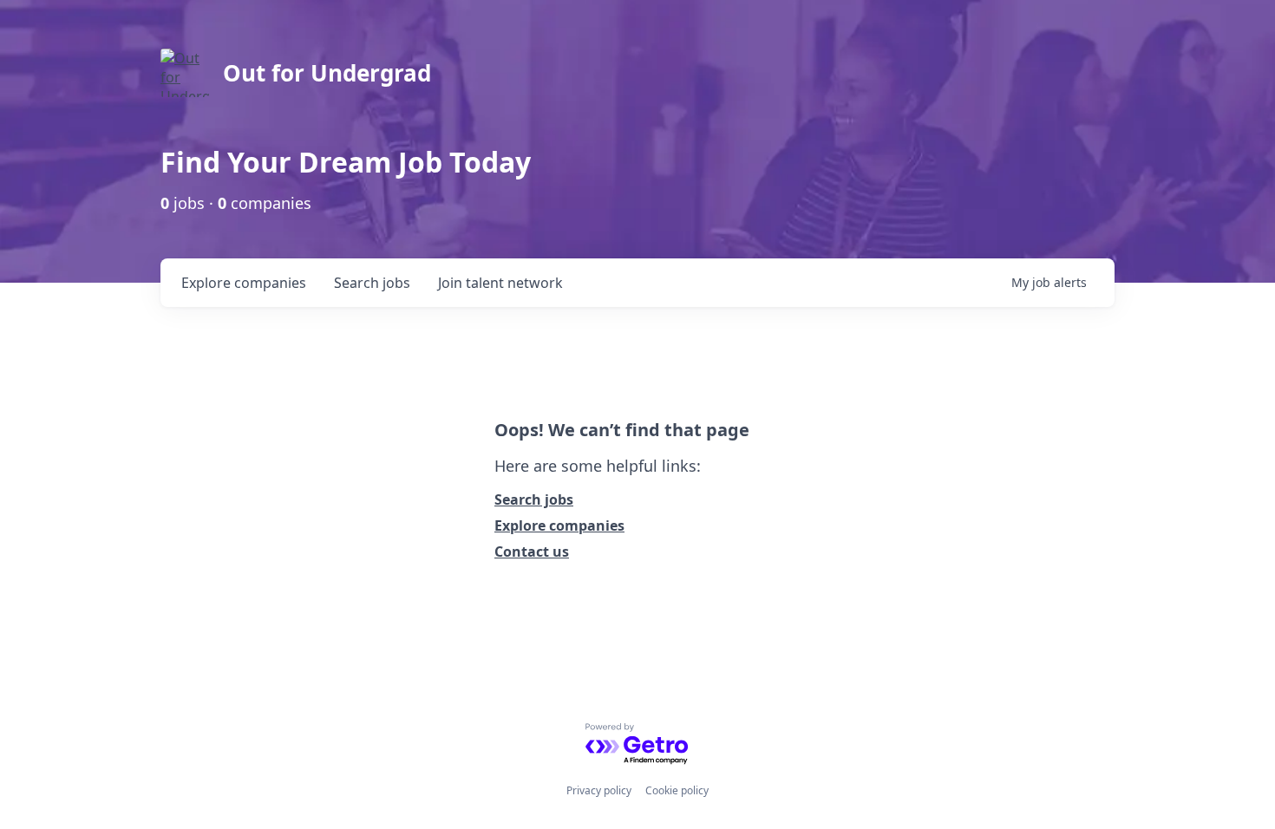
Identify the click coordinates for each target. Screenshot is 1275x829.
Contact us (531, 551)
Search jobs (533, 499)
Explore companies (559, 525)
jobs (372, 282)
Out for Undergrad (327, 72)
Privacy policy (598, 790)
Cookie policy (677, 790)
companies (243, 282)
